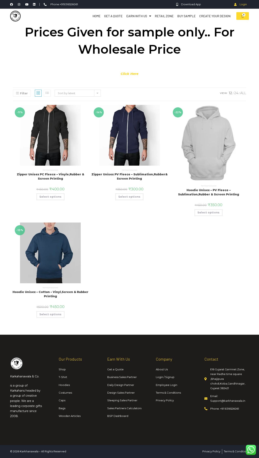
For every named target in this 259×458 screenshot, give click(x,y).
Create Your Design (214, 16)
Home (96, 16)
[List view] (47, 93)
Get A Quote (113, 16)
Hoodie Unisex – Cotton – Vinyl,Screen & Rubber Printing (50, 294)
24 (236, 93)
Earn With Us (136, 16)
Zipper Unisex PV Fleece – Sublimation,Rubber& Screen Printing (129, 176)
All (243, 93)
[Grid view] (38, 93)
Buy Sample (186, 16)
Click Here (129, 74)
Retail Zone (164, 16)
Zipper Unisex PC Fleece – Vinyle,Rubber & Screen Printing (50, 176)
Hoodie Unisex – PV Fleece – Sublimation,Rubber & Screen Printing (208, 192)
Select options (50, 196)
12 (230, 93)
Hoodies (56, 170)
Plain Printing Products (48, 170)
